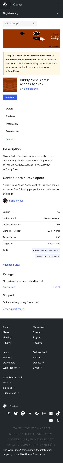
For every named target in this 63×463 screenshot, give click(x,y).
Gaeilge (14, 406)
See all (56, 287)
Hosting (7, 337)
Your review (9, 287)
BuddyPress (11, 392)
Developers (9, 362)
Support (10, 139)
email (56, 250)
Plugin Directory (10, 13)
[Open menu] (58, 4)
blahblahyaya (31, 88)
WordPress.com (13, 377)
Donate (38, 362)
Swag (37, 367)
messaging (41, 256)
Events (36, 357)
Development (13, 131)
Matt (7, 382)
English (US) (54, 243)
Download (10, 97)
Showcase (38, 327)
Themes (37, 332)
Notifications (53, 256)
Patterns (37, 342)
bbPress (9, 387)
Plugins (36, 337)
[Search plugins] (34, 24)
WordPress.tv (11, 367)
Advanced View (11, 264)
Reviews (10, 116)
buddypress (46, 250)
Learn (6, 352)
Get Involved (40, 352)
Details (9, 108)
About (6, 327)
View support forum (13, 308)
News (6, 332)
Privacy (7, 342)
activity (36, 250)
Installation (12, 123)
